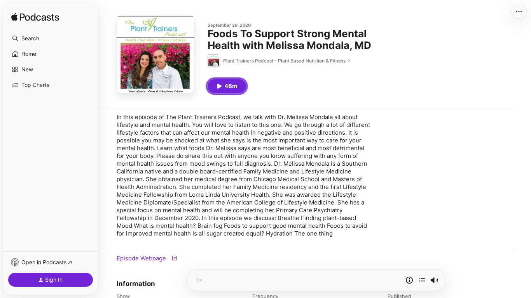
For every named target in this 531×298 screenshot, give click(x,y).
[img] (35, 17)
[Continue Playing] (422, 280)
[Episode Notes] (409, 280)
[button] (51, 38)
